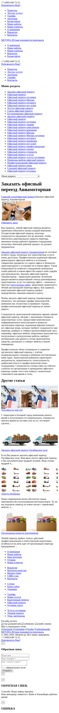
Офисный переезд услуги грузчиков (26, 157)
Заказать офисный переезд (20, 92)
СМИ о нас (13, 576)
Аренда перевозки (10, 494)
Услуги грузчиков (16, 610)
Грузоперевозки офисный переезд (24, 113)
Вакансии (12, 32)
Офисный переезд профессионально (26, 146)
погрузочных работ (20, 285)
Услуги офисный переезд (20, 108)
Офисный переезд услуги (20, 154)
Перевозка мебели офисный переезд (26, 160)
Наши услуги (14, 597)
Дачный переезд (15, 613)
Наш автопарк (14, 557)
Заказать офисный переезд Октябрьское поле (24, 450)
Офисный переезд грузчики (21, 97)
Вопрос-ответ (14, 573)
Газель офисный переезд (20, 111)
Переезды (12, 10)
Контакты (12, 35)
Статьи (11, 583)
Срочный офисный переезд (21, 168)
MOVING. (22, 40)
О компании (13, 29)
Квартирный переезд (18, 600)
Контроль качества (16, 570)
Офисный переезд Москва (20, 100)
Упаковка (12, 589)
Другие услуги (15, 13)
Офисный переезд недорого (21, 102)
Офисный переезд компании (22, 130)
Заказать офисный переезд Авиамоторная (22, 252)
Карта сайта (13, 586)
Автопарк (12, 18)
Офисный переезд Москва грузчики (25, 135)
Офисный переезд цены (19, 165)
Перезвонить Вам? (10, 5)
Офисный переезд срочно (20, 149)
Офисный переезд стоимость (22, 152)
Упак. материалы (16, 616)
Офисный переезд (16, 94)
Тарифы (11, 16)
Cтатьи (13, 196)
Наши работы (14, 24)
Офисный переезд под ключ (21, 105)
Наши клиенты (15, 26)
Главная (5, 196)
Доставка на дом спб (12, 410)
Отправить (7, 670)
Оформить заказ (9, 222)
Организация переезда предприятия (19, 533)
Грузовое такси (15, 605)
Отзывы (11, 559)
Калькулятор (13, 21)
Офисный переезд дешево (20, 124)
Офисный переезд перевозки (22, 141)
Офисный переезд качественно (23, 127)
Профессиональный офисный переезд (26, 162)
